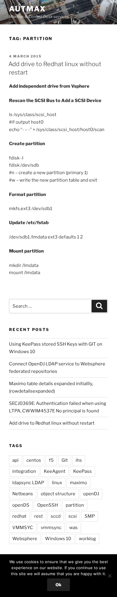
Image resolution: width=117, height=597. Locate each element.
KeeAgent (54, 471)
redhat (19, 516)
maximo (78, 482)
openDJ (91, 493)
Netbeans (22, 493)
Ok (59, 584)
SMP (90, 516)
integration (24, 471)
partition (75, 505)
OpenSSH (47, 505)
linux (57, 482)
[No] (109, 576)
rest (38, 516)
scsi (72, 516)
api (15, 460)
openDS (20, 505)
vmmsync (51, 527)
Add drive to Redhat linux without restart (51, 423)
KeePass (82, 471)
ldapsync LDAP (28, 482)
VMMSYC (22, 527)
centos (33, 460)
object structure (58, 493)
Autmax (27, 8)
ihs (79, 460)
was (73, 527)
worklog (87, 538)
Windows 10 (58, 538)
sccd (56, 516)
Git (65, 460)
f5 (51, 460)
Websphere (24, 538)
